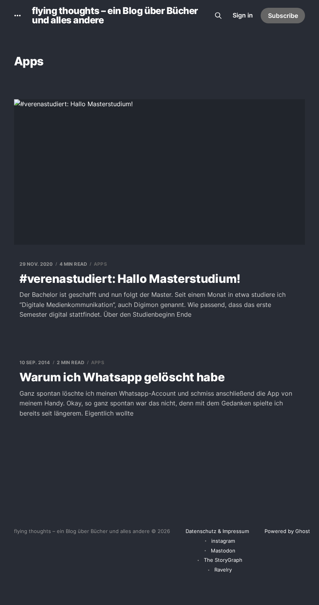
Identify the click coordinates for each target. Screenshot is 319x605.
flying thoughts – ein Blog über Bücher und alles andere (115, 15)
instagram (223, 541)
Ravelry (223, 569)
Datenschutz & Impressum (217, 531)
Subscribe (283, 15)
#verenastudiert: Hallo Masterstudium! (129, 279)
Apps (100, 264)
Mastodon (223, 550)
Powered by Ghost (287, 531)
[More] (17, 15)
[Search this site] (218, 15)
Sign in (243, 15)
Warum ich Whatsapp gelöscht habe (121, 377)
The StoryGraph (223, 560)
